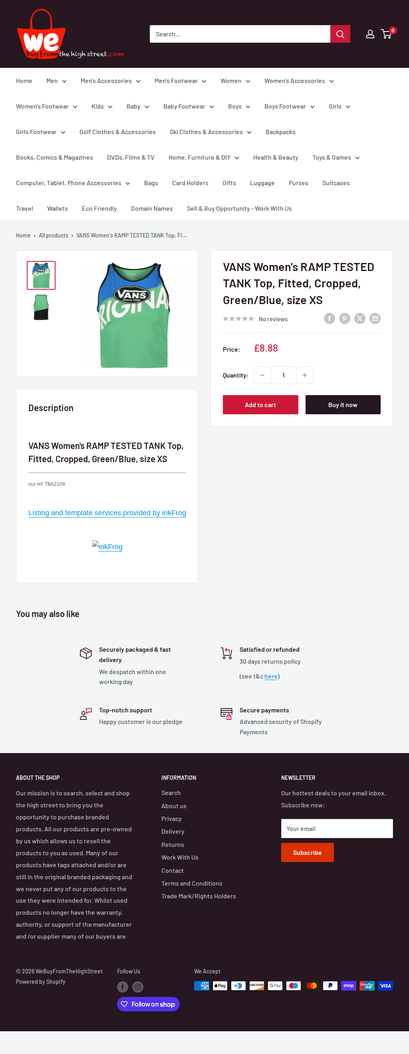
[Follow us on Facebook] (122, 986)
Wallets (57, 208)
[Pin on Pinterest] (344, 318)
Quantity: (236, 375)
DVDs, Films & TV (131, 157)
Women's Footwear (42, 106)
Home (24, 80)
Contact (172, 870)
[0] (386, 34)
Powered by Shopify (41, 981)
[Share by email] (375, 318)
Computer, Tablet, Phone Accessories (68, 182)
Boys (235, 106)
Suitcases (336, 182)
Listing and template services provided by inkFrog (107, 513)
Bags (151, 182)
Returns (172, 844)
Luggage (262, 182)
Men (52, 80)
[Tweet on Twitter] (359, 318)
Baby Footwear (184, 106)
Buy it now (342, 404)
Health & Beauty (275, 157)
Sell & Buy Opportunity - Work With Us (239, 208)
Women (231, 80)
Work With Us (180, 857)
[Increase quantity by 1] (304, 375)
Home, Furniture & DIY (199, 157)
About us (174, 805)
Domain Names (152, 208)
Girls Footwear (36, 131)
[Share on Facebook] (329, 318)
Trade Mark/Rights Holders (198, 896)
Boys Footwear (285, 106)
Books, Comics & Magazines (54, 157)
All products (53, 235)
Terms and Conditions (191, 883)
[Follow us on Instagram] (137, 986)
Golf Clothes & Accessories (117, 131)
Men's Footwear (176, 80)
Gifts (229, 182)
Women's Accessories (294, 80)
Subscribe (307, 852)
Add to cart (260, 404)
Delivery (173, 831)
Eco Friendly (99, 208)
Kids (97, 106)
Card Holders (190, 182)
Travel (24, 208)
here (271, 676)
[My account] (370, 34)
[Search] (340, 34)
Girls (335, 106)
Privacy (171, 818)
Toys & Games (331, 157)
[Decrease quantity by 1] (262, 375)
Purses (298, 182)
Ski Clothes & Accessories (206, 131)
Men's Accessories (106, 80)
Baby (134, 106)
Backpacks (281, 131)
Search (171, 792)
